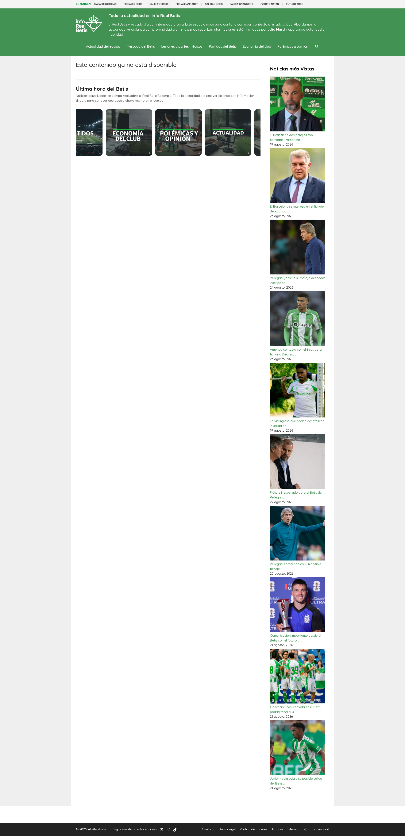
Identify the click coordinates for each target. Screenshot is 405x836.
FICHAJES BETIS (133, 4)
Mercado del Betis (141, 46)
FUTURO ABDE (294, 4)
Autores (277, 829)
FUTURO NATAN (270, 4)
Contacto (209, 829)
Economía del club (257, 46)
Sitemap (294, 829)
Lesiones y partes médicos (181, 46)
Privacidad (321, 829)
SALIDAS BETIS (214, 4)
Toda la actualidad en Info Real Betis (144, 15)
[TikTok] (175, 829)
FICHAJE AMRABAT (187, 4)
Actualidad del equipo (103, 46)
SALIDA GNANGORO (241, 4)
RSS (306, 829)
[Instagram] (168, 829)
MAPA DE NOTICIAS (105, 4)
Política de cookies (253, 829)
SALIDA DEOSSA (159, 4)
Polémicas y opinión (292, 46)
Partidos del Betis (222, 46)
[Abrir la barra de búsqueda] (316, 46)
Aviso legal (228, 829)
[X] (162, 829)
